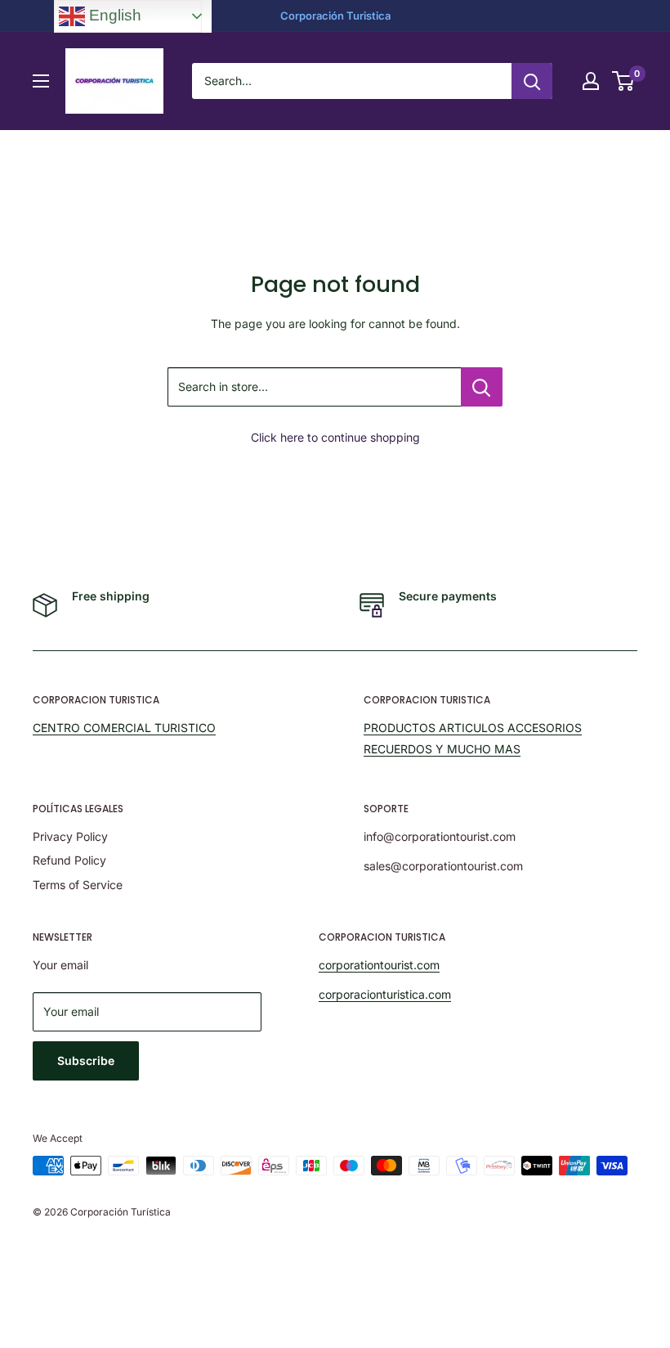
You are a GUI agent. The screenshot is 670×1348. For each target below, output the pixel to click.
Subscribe (85, 1060)
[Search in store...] (481, 387)
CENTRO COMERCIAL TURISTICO (124, 728)
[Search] (531, 81)
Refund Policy (69, 860)
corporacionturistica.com (385, 994)
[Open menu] (41, 81)
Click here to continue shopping (335, 437)
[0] (624, 81)
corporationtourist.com (379, 965)
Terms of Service (78, 885)
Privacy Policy (70, 836)
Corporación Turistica (335, 15)
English (113, 15)
